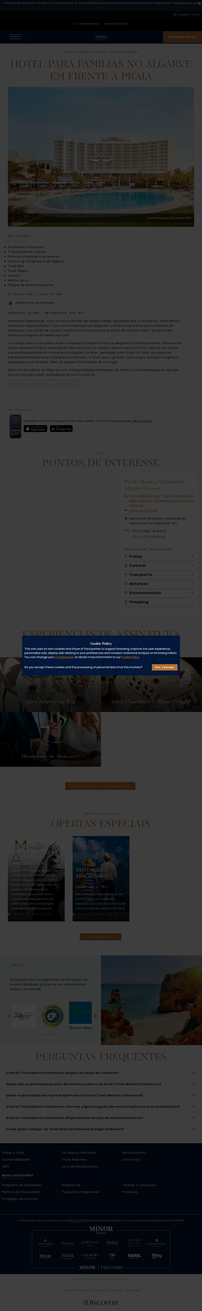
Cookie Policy (130, 657)
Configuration (64, 657)
